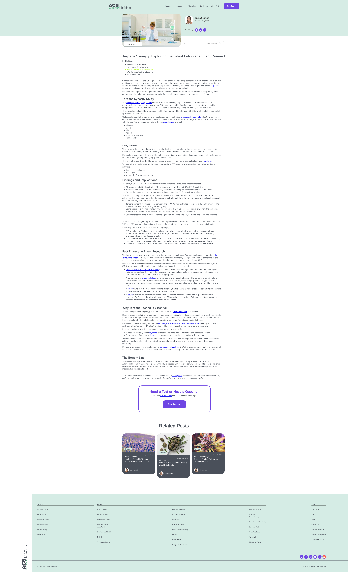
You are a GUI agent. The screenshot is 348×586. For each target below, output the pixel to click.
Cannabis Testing (42, 509)
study (130, 288)
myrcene (153, 332)
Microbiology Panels (178, 514)
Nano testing (253, 537)
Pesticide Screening (178, 509)
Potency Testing (102, 509)
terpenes (215, 85)
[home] (120, 6)
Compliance (41, 534)
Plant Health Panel (317, 540)
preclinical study (149, 278)
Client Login (208, 6)
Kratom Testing (42, 529)
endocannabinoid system (192, 117)
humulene (206, 161)
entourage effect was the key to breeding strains (179, 323)
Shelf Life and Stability (104, 532)
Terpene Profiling (102, 514)
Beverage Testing (254, 527)
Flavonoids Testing (178, 524)
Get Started (174, 404)
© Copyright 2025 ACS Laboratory (48, 566)
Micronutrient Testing (103, 519)
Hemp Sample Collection (180, 545)
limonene (154, 335)
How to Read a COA (318, 529)
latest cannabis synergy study (139, 102)
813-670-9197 (166, 395)
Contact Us (315, 524)
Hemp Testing (41, 514)
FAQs (313, 519)
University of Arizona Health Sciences (142, 269)
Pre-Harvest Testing (103, 542)
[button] (168, 6)
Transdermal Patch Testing (257, 522)
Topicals (99, 537)
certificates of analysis (169, 347)
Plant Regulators (254, 532)
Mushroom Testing (43, 519)
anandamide (168, 122)
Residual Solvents (255, 509)
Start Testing (232, 6)
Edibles (174, 534)
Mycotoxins (176, 519)
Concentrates (176, 540)
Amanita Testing (42, 524)
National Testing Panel (318, 534)
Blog (312, 514)
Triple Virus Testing (255, 542)
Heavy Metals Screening (180, 529)
